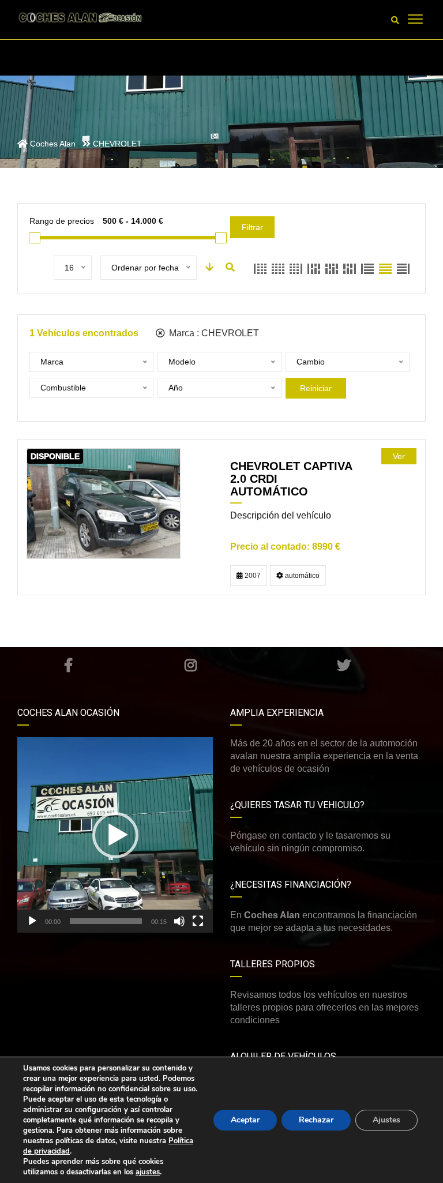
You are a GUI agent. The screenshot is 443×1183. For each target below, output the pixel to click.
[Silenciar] (179, 921)
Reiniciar (316, 388)
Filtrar (252, 227)
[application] (115, 835)
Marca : (213, 333)
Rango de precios (61, 221)
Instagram (190, 665)
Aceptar (245, 1119)
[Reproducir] (32, 921)
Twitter (344, 665)
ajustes (148, 1172)
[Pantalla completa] (198, 921)
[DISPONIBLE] (103, 503)
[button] (115, 835)
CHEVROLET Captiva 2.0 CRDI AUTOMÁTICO (291, 479)
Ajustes (386, 1119)
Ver (399, 456)
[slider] (106, 921)
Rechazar (316, 1119)
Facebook (68, 665)
